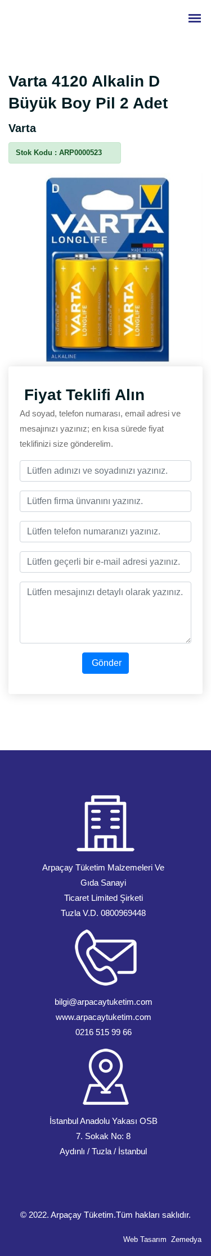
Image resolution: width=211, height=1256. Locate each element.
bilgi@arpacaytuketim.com (103, 1001)
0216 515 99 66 (103, 1032)
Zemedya (186, 1239)
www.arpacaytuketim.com (103, 1017)
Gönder (105, 663)
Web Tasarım (145, 1239)
